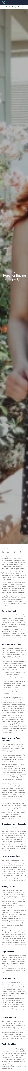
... (2, 7)
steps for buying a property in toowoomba (16, 7)
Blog (14, 272)
